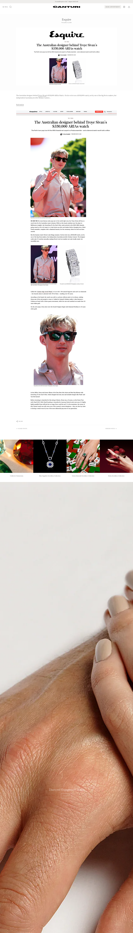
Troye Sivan (42, 95)
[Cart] (129, 7)
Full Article (20, 105)
